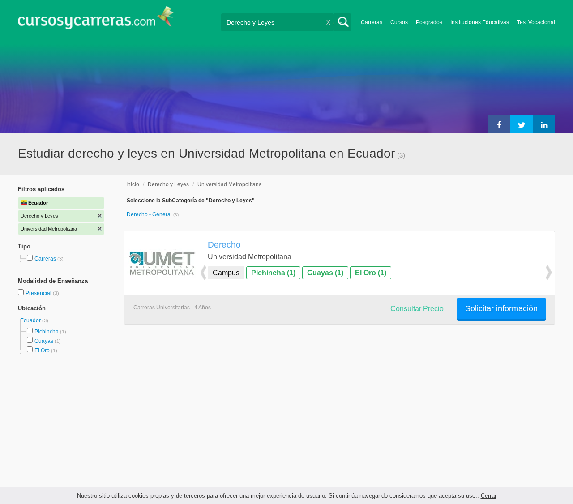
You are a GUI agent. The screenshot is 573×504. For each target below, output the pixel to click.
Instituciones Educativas (479, 22)
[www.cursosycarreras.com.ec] (96, 20)
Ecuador (31, 320)
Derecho (224, 244)
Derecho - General (150, 214)
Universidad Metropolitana (229, 184)
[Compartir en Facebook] (499, 124)
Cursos (399, 22)
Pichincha (46, 332)
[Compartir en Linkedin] (544, 124)
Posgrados (429, 22)
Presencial (39, 293)
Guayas (43, 341)
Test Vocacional (536, 22)
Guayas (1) (325, 273)
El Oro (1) (370, 273)
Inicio (132, 184)
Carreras (371, 22)
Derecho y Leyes (168, 184)
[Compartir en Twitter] (521, 124)
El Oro (42, 350)
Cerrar (488, 495)
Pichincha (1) (273, 273)
